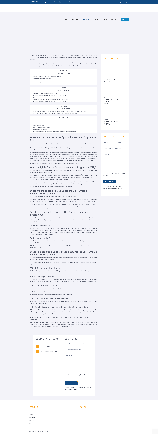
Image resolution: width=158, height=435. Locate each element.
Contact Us (124, 19)
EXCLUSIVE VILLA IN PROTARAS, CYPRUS (109, 78)
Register (127, 2)
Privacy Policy (73, 389)
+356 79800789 (34, 2)
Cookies (31, 414)
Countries (75, 19)
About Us (114, 19)
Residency (96, 19)
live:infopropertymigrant (48, 2)
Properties (65, 19)
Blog (105, 19)
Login (120, 2)
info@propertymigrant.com (65, 2)
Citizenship (86, 19)
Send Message (71, 383)
